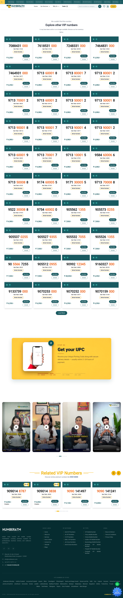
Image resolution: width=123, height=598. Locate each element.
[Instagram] (13, 548)
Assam (40, 581)
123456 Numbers (67, 2)
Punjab (111, 584)
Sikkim (38, 586)
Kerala (31, 584)
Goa (95, 581)
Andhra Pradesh (20, 581)
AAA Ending (115, 2)
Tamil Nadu (44, 586)
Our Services (44, 6)
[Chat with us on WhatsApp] (117, 584)
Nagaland (92, 584)
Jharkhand (17, 584)
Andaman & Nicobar (8, 581)
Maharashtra (64, 584)
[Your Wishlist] (104, 6)
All (2, 1)
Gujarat (100, 581)
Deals (64, 6)
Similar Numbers (18, 52)
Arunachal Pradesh (31, 581)
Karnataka (25, 584)
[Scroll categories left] (6, 2)
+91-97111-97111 (10, 562)
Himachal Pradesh (115, 581)
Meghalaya (78, 584)
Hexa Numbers (29, 2)
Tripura (58, 586)
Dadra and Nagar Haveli (71, 581)
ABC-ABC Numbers (87, 2)
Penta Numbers (20, 2)
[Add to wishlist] (10, 39)
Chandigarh (51, 581)
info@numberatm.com (11, 559)
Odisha (98, 584)
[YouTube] (8, 548)
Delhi (91, 581)
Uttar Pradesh (66, 586)
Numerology (11, 2)
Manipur (71, 584)
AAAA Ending (107, 2)
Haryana (105, 581)
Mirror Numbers (49, 2)
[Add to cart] (7, 39)
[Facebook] (4, 548)
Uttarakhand (74, 586)
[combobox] (88, 6)
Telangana (52, 586)
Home (36, 6)
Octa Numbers (39, 2)
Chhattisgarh (60, 581)
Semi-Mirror (58, 2)
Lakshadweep (44, 584)
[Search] (99, 6)
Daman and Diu (84, 581)
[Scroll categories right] (122, 2)
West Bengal (83, 586)
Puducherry (104, 584)
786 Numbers (77, 2)
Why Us (55, 6)
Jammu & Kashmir (7, 584)
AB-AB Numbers (98, 2)
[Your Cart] (108, 6)
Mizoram (85, 584)
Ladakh (36, 584)
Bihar (45, 581)
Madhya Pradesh (54, 584)
